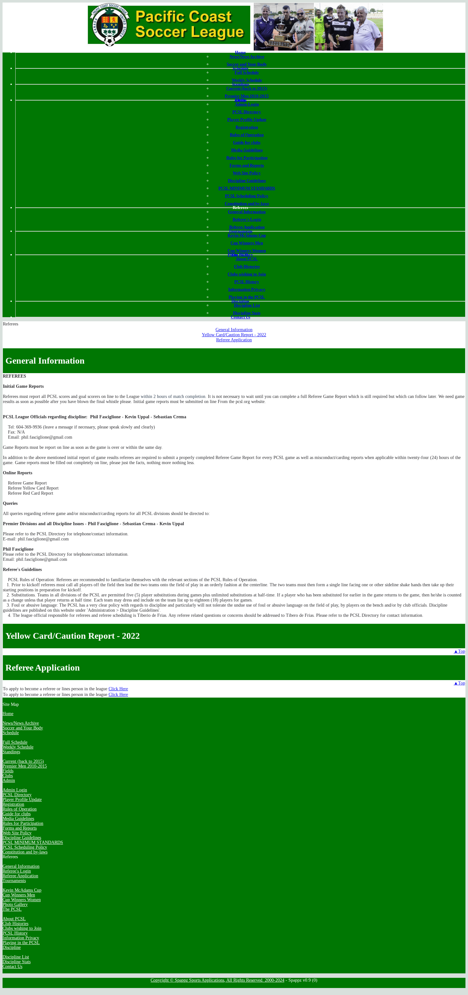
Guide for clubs (246, 142)
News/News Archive (247, 56)
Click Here (118, 688)
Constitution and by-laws (247, 203)
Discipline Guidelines (247, 180)
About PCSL (247, 258)
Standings (240, 84)
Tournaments (240, 231)
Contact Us (240, 317)
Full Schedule (247, 72)
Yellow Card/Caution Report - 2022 (234, 334)
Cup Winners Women (247, 250)
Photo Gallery (15, 904)
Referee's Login (247, 219)
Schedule (240, 68)
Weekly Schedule (247, 80)
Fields (8, 771)
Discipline (240, 301)
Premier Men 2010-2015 (247, 96)
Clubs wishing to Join (247, 274)
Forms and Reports (247, 165)
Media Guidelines (247, 150)
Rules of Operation (247, 134)
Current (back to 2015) (246, 88)
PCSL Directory (246, 111)
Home (240, 52)
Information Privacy (247, 289)
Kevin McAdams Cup (247, 235)
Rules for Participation (246, 157)
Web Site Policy (247, 172)
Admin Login (247, 104)
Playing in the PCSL (247, 297)
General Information (247, 211)
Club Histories (247, 266)
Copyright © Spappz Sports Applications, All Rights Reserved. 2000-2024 (217, 980)
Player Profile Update (246, 119)
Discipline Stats (246, 312)
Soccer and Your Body (247, 64)
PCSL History (246, 281)
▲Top (459, 651)
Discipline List (247, 305)
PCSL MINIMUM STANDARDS (246, 188)
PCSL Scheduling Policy (246, 195)
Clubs (8, 775)
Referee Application (247, 227)
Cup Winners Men (246, 242)
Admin (240, 100)
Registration (247, 127)
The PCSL (240, 254)
